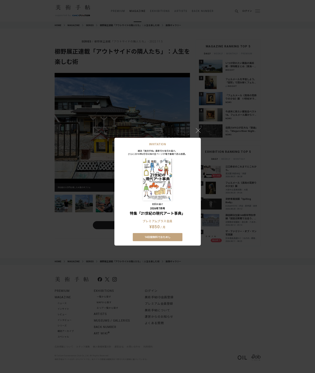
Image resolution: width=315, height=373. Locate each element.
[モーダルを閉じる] (198, 130)
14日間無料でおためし (158, 237)
